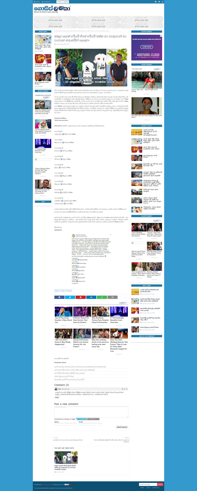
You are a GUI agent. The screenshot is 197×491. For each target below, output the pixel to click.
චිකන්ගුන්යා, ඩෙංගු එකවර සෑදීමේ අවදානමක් (152, 208)
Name (56, 422)
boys (60, 31)
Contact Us (47, 2)
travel (62, 290)
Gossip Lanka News (47, 484)
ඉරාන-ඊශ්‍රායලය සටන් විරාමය (42, 83)
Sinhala (59, 2)
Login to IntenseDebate (81, 419)
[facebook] (155, 1)
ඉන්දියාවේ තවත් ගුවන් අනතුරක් (150, 190)
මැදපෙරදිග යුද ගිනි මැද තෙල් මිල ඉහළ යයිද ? (69, 379)
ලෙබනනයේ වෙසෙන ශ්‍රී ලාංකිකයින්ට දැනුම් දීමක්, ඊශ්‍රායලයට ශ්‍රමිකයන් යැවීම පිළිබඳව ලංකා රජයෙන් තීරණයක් (152, 183)
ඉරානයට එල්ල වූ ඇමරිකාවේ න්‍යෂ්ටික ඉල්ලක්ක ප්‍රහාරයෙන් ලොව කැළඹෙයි (152, 173)
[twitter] (159, 1)
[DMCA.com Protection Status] (69, 484)
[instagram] (162, 1)
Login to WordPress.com (92, 419)
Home (38, 2)
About (148, 487)
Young (69, 290)
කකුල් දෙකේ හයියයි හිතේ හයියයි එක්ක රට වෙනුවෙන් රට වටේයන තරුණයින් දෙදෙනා (65, 467)
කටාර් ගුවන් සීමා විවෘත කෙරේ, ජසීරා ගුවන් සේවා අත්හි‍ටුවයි (43, 47)
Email (81, 422)
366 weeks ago (65, 389)
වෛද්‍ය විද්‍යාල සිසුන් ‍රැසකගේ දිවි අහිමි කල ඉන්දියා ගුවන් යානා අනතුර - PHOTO (152, 200)
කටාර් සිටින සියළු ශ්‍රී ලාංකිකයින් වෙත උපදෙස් (43, 65)
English (66, 2)
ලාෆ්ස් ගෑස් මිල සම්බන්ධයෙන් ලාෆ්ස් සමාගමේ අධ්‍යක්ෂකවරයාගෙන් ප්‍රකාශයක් (80, 367)
